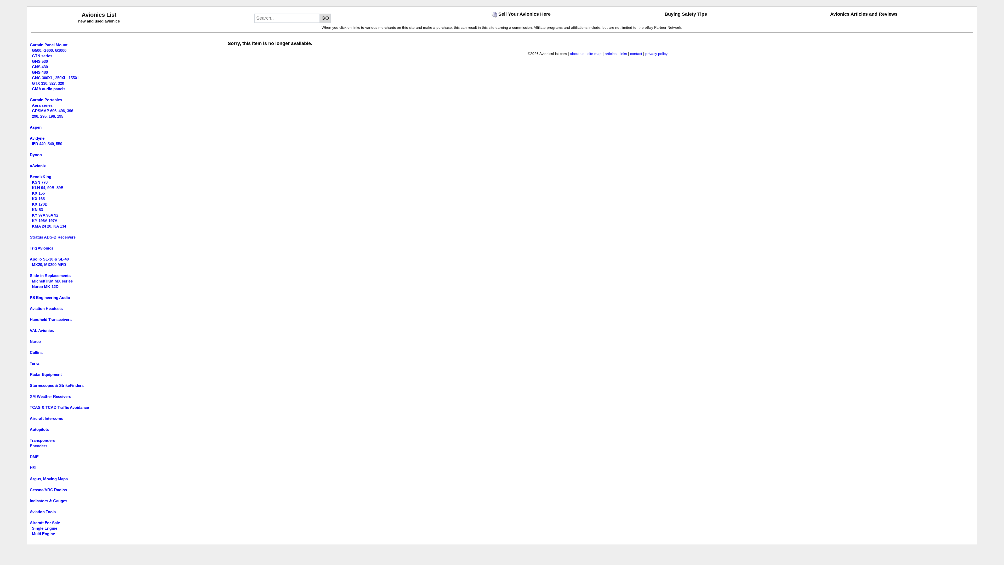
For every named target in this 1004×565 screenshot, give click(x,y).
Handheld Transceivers (51, 319)
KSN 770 (40, 182)
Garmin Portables (46, 100)
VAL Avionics (42, 330)
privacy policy (656, 54)
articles (611, 54)
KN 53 (37, 209)
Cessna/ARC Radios (48, 490)
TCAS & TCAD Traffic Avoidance (59, 407)
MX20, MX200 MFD (49, 264)
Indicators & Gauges (48, 501)
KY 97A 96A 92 (45, 215)
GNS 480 (40, 72)
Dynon (36, 154)
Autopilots (39, 429)
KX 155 (38, 193)
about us (577, 54)
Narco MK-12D (45, 286)
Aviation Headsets (46, 308)
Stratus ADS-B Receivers (53, 237)
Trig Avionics (41, 248)
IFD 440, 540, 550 (47, 144)
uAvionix (38, 165)
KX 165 (38, 198)
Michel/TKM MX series (52, 281)
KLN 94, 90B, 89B (48, 187)
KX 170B (40, 204)
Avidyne (37, 138)
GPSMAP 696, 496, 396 (52, 111)
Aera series (42, 105)
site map (594, 54)
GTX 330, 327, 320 (48, 83)
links (623, 54)
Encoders (38, 446)
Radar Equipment (46, 374)
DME (34, 457)
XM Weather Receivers (50, 396)
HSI (33, 468)
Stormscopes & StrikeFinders (57, 385)
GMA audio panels (48, 89)
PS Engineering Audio (50, 297)
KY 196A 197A (45, 220)
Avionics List (99, 15)
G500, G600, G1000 (49, 50)
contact (636, 54)
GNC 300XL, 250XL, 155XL (56, 78)
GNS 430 (40, 67)
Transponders (42, 440)
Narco (35, 341)
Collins (36, 352)
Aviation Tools (43, 512)
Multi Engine (43, 534)
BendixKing (40, 176)
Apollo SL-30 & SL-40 (49, 259)
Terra (34, 363)
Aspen (36, 127)
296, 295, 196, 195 (47, 116)
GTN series (42, 56)
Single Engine (44, 528)
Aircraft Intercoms (46, 418)
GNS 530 (40, 61)
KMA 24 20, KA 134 (49, 226)
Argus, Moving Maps (49, 479)
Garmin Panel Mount (48, 45)
